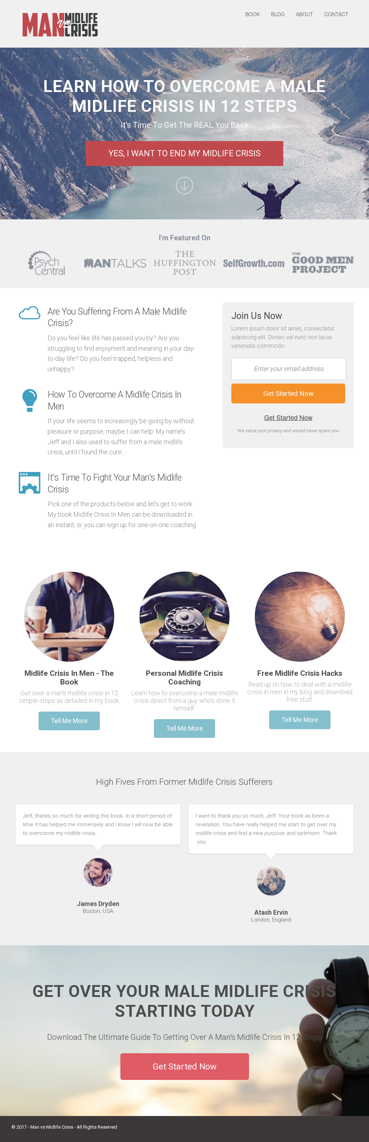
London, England (271, 919)
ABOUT (304, 14)
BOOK (252, 14)
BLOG (278, 14)
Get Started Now (288, 417)
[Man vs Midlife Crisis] (60, 23)
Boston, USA (98, 911)
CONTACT (336, 14)
